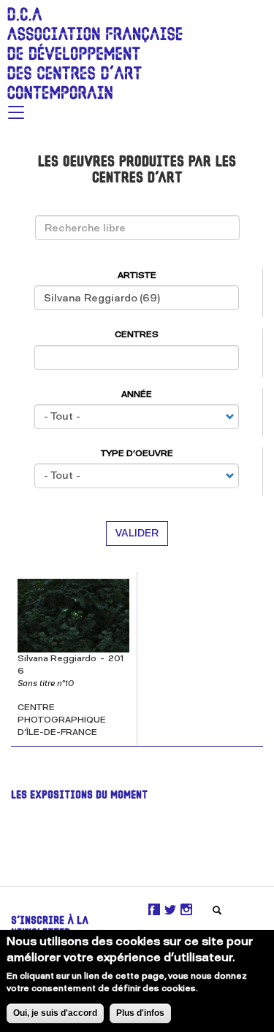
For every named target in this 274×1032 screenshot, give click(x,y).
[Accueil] (91, 49)
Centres (137, 334)
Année (136, 394)
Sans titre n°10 (46, 683)
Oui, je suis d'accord (55, 1013)
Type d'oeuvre (137, 453)
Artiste (137, 275)
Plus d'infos (140, 1013)
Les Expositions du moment (79, 795)
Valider (137, 533)
